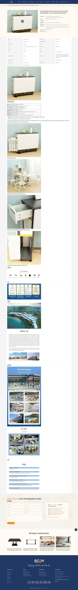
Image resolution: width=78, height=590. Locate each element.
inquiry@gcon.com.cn (60, 571)
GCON (8, 5)
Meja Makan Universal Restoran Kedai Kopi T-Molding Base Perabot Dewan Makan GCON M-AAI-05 (14, 549)
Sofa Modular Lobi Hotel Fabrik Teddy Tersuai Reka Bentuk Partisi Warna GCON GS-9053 (47, 549)
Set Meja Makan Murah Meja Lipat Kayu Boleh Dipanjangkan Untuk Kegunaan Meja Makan (24, 5)
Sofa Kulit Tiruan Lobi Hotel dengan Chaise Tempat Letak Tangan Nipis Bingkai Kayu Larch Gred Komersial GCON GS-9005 (63, 549)
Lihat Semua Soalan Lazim (53, 517)
